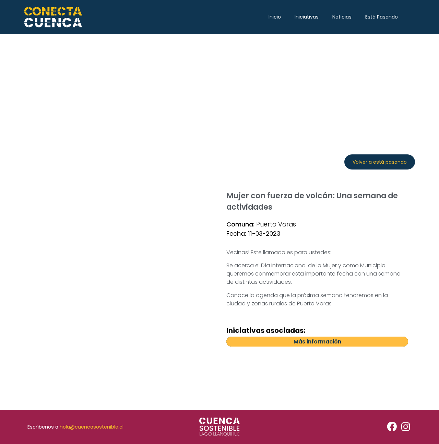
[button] (379, 162)
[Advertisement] (219, 86)
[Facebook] (392, 427)
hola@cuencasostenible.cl (91, 426)
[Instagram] (406, 427)
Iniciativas (307, 16)
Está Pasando (381, 16)
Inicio (275, 16)
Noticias (342, 16)
